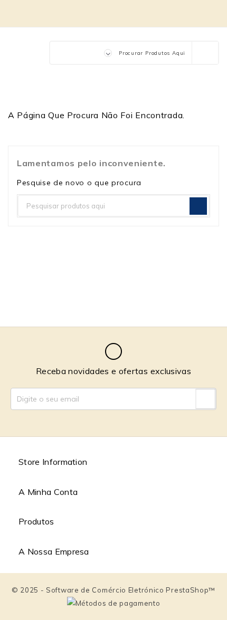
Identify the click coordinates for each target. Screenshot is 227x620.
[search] (205, 53)
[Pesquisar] (198, 206)
